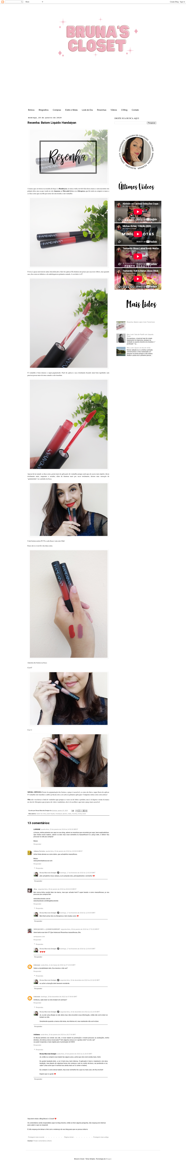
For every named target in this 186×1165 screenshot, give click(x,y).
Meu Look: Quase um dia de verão (138, 348)
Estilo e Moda (71, 110)
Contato (135, 110)
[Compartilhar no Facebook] (84, 811)
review (80, 813)
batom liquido (51, 813)
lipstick (65, 813)
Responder (37, 844)
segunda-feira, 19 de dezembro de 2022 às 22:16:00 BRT (80, 980)
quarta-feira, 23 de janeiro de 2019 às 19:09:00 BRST (64, 851)
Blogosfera (43, 110)
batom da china (41, 813)
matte (69, 813)
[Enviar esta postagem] (72, 810)
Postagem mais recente (36, 1137)
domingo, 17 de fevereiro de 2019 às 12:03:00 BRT (77, 913)
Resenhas (101, 110)
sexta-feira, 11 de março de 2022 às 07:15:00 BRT (58, 965)
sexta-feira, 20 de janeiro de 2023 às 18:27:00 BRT (58, 1034)
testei (84, 813)
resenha (74, 813)
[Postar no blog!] (79, 811)
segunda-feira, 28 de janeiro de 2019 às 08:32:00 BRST (57, 889)
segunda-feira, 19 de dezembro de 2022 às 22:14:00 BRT (80, 1012)
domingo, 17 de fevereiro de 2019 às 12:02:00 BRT (77, 873)
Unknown (37, 965)
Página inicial (69, 1137)
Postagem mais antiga (101, 1137)
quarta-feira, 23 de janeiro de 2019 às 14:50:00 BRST (59, 829)
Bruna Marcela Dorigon (48, 873)
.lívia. (35, 889)
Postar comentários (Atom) (42, 1141)
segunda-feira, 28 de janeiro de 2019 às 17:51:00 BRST (80, 929)
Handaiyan (59, 813)
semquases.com (39, 936)
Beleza (31, 110)
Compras (57, 110)
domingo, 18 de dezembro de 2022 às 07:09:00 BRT (59, 997)
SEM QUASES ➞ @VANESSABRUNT (47, 929)
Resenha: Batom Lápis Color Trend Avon (141, 322)
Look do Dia (87, 110)
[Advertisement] (93, 88)
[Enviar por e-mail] (76, 811)
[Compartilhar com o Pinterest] (86, 811)
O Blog (124, 110)
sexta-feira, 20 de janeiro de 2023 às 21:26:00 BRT (74, 1054)
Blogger (108, 1159)
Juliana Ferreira (39, 851)
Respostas (39, 868)
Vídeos (114, 110)
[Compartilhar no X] (81, 811)
